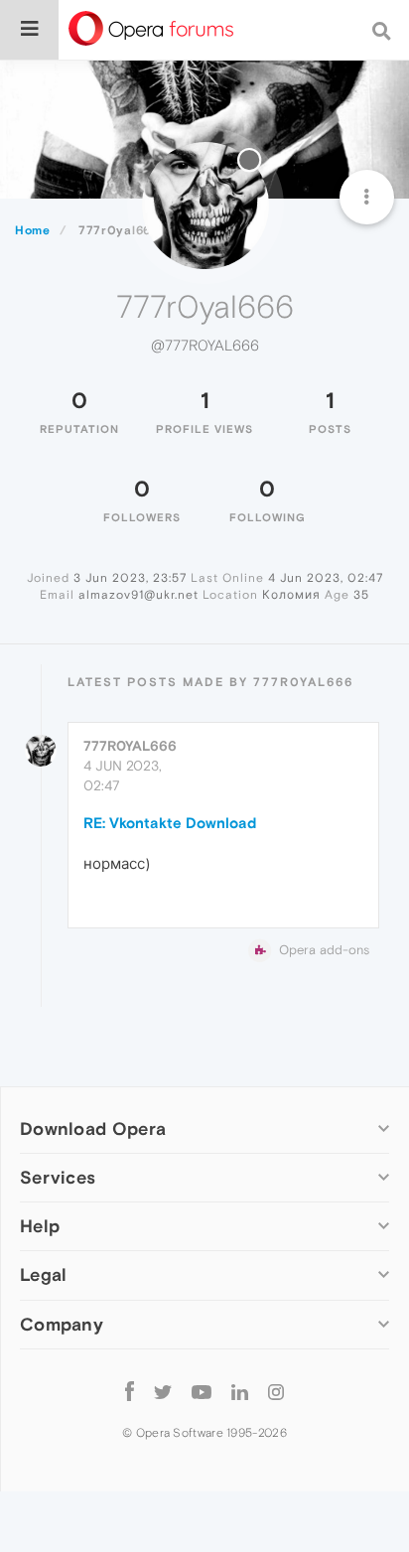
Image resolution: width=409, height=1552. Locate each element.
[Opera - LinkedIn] (239, 1391)
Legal (44, 1274)
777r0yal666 (130, 746)
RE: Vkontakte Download (169, 822)
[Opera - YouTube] (201, 1391)
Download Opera (93, 1128)
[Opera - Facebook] (129, 1391)
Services (57, 1177)
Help (40, 1225)
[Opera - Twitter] (163, 1391)
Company (61, 1324)
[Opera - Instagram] (276, 1391)
